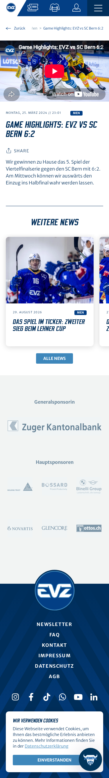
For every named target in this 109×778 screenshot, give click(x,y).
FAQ (54, 635)
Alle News (54, 358)
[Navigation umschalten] (98, 8)
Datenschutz (54, 666)
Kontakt (54, 645)
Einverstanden (54, 760)
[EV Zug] (55, 591)
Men (76, 113)
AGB (54, 676)
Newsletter (54, 624)
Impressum (54, 655)
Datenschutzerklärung (46, 746)
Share (21, 150)
